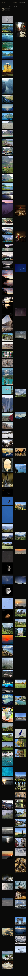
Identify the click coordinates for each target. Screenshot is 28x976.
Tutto (5, 6)
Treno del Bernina (13, 6)
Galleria (15, 2)
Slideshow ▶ (22, 2)
